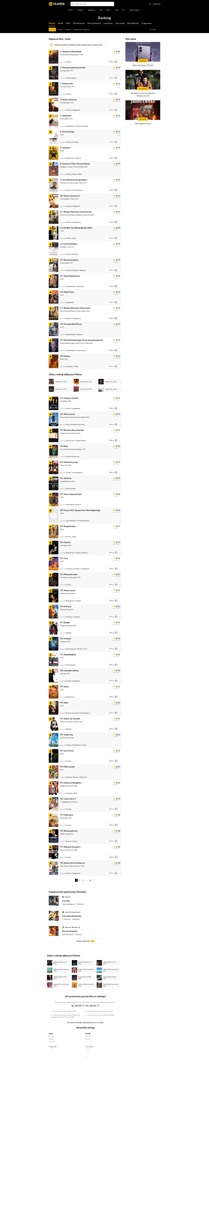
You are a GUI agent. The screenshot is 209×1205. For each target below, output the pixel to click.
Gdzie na (111, 61)
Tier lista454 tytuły (72, 919)
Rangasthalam (70, 526)
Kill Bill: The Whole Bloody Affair (78, 228)
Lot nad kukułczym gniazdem (74, 179)
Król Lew (67, 606)
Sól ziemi (67, 478)
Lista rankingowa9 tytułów (73, 904)
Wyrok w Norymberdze (74, 430)
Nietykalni (67, 115)
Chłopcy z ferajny (71, 398)
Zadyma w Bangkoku (72, 782)
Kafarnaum (68, 815)
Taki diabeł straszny (143, 123)
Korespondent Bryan (73, 324)
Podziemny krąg (70, 462)
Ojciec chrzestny (69, 99)
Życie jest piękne (71, 260)
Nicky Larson (69, 414)
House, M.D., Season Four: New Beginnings (82, 510)
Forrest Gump (68, 131)
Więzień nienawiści (72, 847)
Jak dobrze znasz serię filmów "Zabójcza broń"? (143, 94)
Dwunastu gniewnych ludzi (73, 67)
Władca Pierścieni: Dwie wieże (77, 308)
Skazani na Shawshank (71, 51)
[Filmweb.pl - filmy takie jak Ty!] (56, 4)
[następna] (94, 880)
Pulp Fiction (69, 292)
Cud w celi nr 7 (70, 799)
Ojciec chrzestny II (72, 196)
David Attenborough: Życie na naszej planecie (83, 340)
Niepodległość (70, 654)
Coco (66, 558)
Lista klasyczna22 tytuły (72, 934)
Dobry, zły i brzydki (72, 718)
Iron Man (66, 901)
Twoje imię (68, 734)
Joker (66, 702)
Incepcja (67, 638)
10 (90, 880)
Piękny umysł (69, 590)
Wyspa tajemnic (71, 831)
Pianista (67, 542)
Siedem (67, 356)
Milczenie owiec (71, 574)
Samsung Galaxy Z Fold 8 (142, 65)
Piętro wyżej (69, 766)
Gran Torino (69, 750)
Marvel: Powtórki (69, 931)
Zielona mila (67, 83)
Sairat (66, 686)
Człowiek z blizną (71, 670)
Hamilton (66, 147)
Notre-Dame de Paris (73, 494)
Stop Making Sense (72, 276)
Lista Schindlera (70, 244)
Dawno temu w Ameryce (74, 863)
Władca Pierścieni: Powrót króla (77, 212)
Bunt (66, 446)
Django (67, 622)
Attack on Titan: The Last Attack (76, 163)
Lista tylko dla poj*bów (71, 916)
